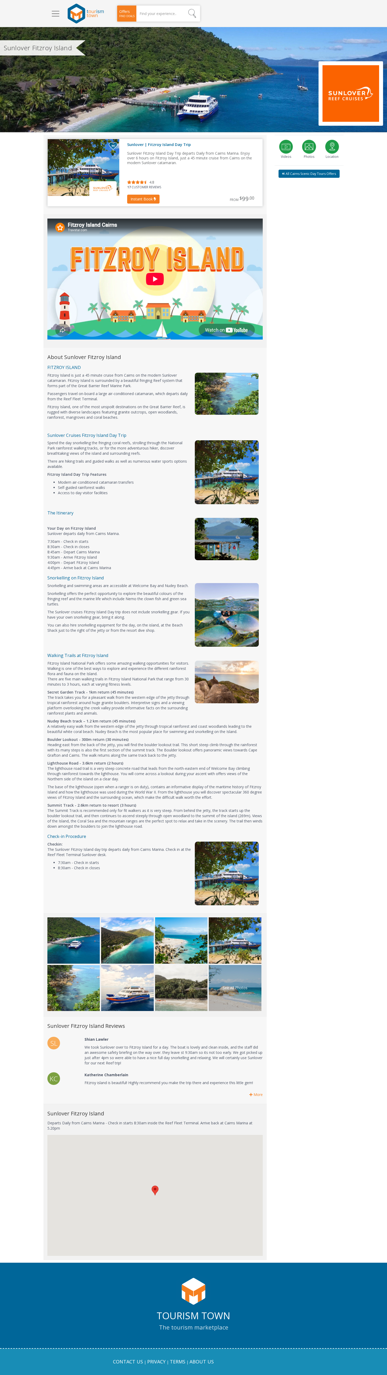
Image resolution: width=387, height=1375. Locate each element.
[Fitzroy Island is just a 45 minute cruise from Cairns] (73, 940)
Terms (177, 1361)
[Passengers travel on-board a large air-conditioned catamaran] (235, 940)
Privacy (156, 1361)
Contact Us (128, 1361)
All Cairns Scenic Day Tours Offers (310, 173)
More (257, 1094)
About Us (202, 1361)
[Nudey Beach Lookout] (73, 988)
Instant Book (142, 198)
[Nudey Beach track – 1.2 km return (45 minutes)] (181, 940)
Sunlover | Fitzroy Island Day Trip (159, 144)
